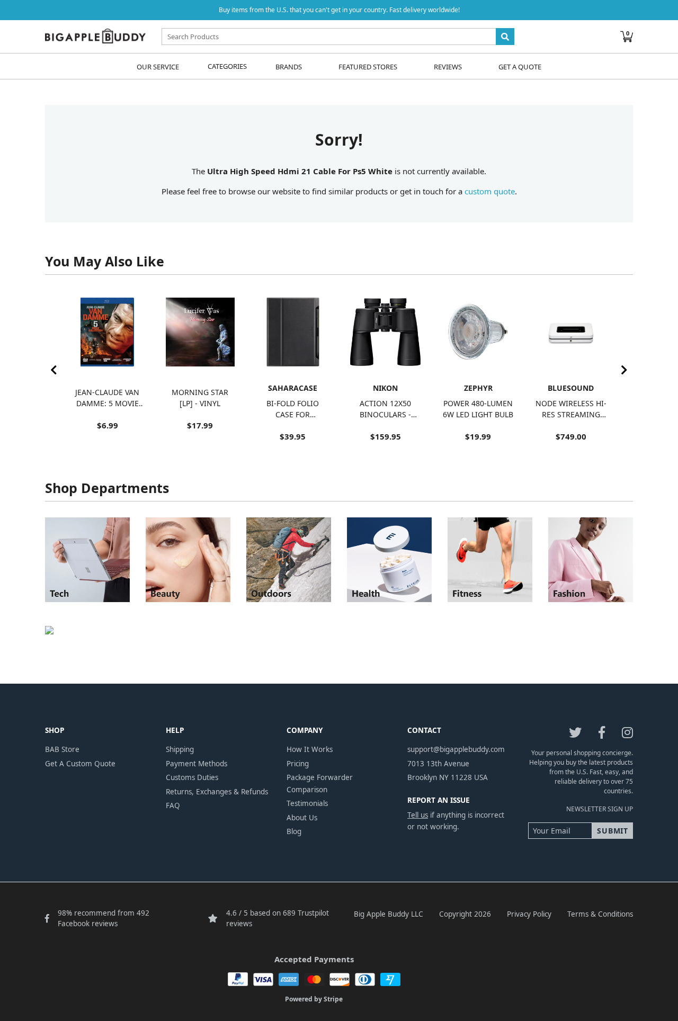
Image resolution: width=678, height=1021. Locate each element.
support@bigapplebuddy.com (456, 749)
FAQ (173, 805)
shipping (180, 749)
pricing (298, 763)
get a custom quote (80, 763)
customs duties (192, 777)
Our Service (158, 66)
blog (294, 831)
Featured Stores (367, 66)
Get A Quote (519, 66)
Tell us (417, 815)
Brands (288, 66)
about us (302, 817)
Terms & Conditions (600, 914)
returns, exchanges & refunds (217, 791)
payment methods (196, 763)
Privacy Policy (529, 914)
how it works (310, 749)
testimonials (307, 803)
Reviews (448, 66)
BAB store (62, 749)
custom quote (490, 191)
